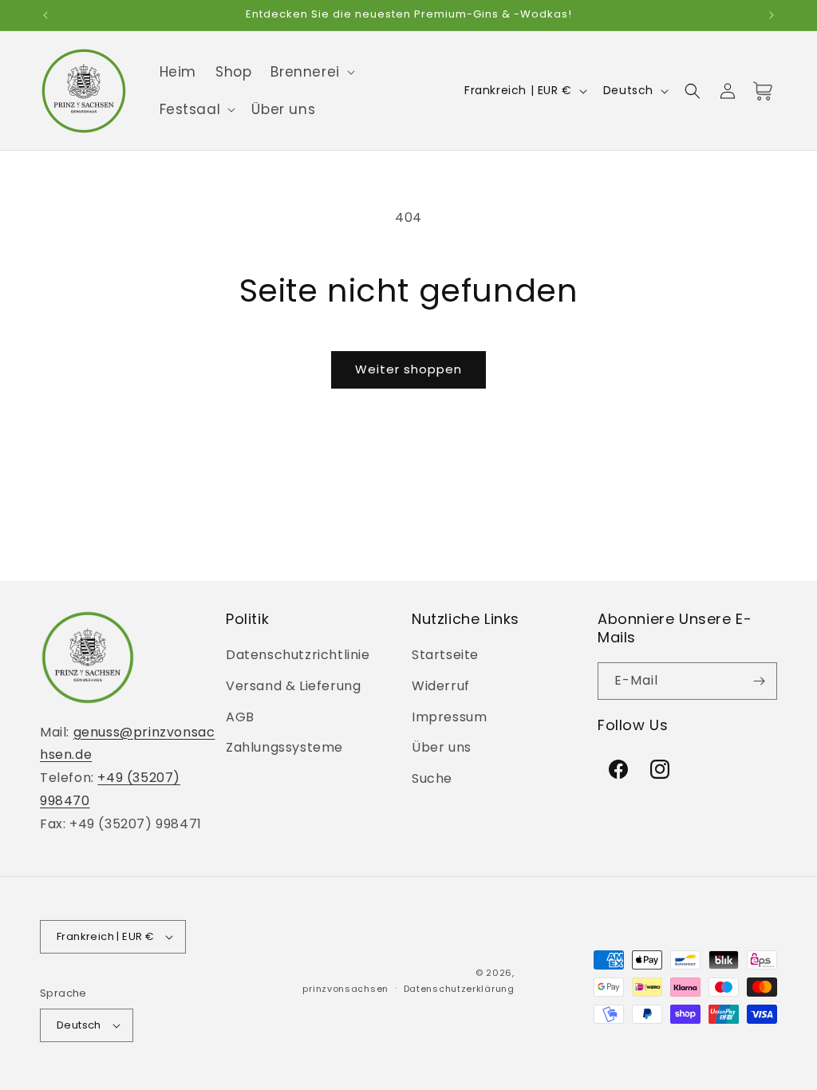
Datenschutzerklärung (459, 988)
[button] (311, 71)
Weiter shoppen (408, 369)
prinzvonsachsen (345, 988)
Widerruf (441, 686)
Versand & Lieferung (293, 686)
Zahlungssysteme (284, 747)
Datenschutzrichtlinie (298, 655)
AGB (240, 717)
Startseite (445, 655)
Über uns (442, 747)
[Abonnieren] (758, 681)
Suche (432, 778)
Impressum (449, 717)
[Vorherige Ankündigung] (45, 15)
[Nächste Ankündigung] (771, 15)
